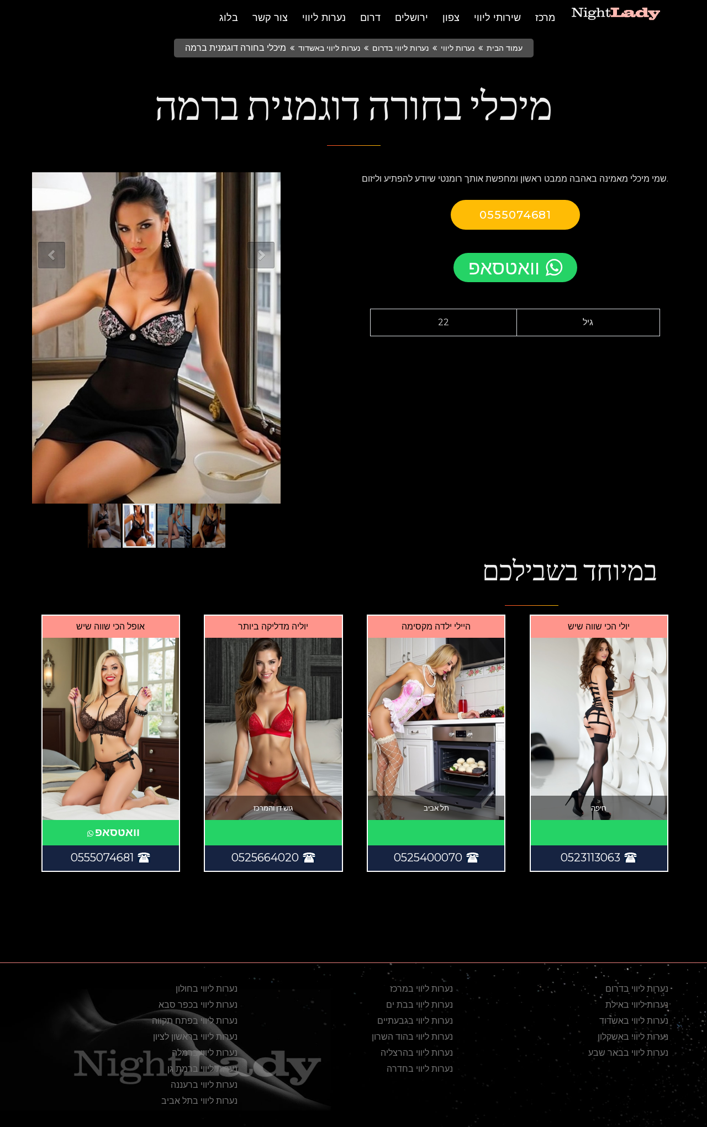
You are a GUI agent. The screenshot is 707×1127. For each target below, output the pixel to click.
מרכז (545, 18)
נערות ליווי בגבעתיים (415, 1020)
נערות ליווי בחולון (207, 988)
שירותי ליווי (497, 18)
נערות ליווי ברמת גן (202, 1068)
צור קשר (270, 18)
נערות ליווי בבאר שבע (628, 1052)
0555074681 (515, 214)
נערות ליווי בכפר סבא (198, 1004)
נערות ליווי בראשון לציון (195, 1036)
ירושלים (411, 18)
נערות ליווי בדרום (400, 48)
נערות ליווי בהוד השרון (412, 1036)
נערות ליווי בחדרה (420, 1068)
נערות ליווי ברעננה (204, 1085)
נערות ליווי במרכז (421, 988)
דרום (370, 18)
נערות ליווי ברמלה (205, 1052)
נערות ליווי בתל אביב (199, 1101)
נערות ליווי (324, 18)
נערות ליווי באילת (636, 1004)
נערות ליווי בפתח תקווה (195, 1020)
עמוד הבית (505, 48)
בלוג (228, 18)
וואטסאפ (504, 267)
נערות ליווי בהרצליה (417, 1052)
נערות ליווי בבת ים (419, 1004)
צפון (451, 18)
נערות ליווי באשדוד (329, 48)
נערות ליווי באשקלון (633, 1036)
